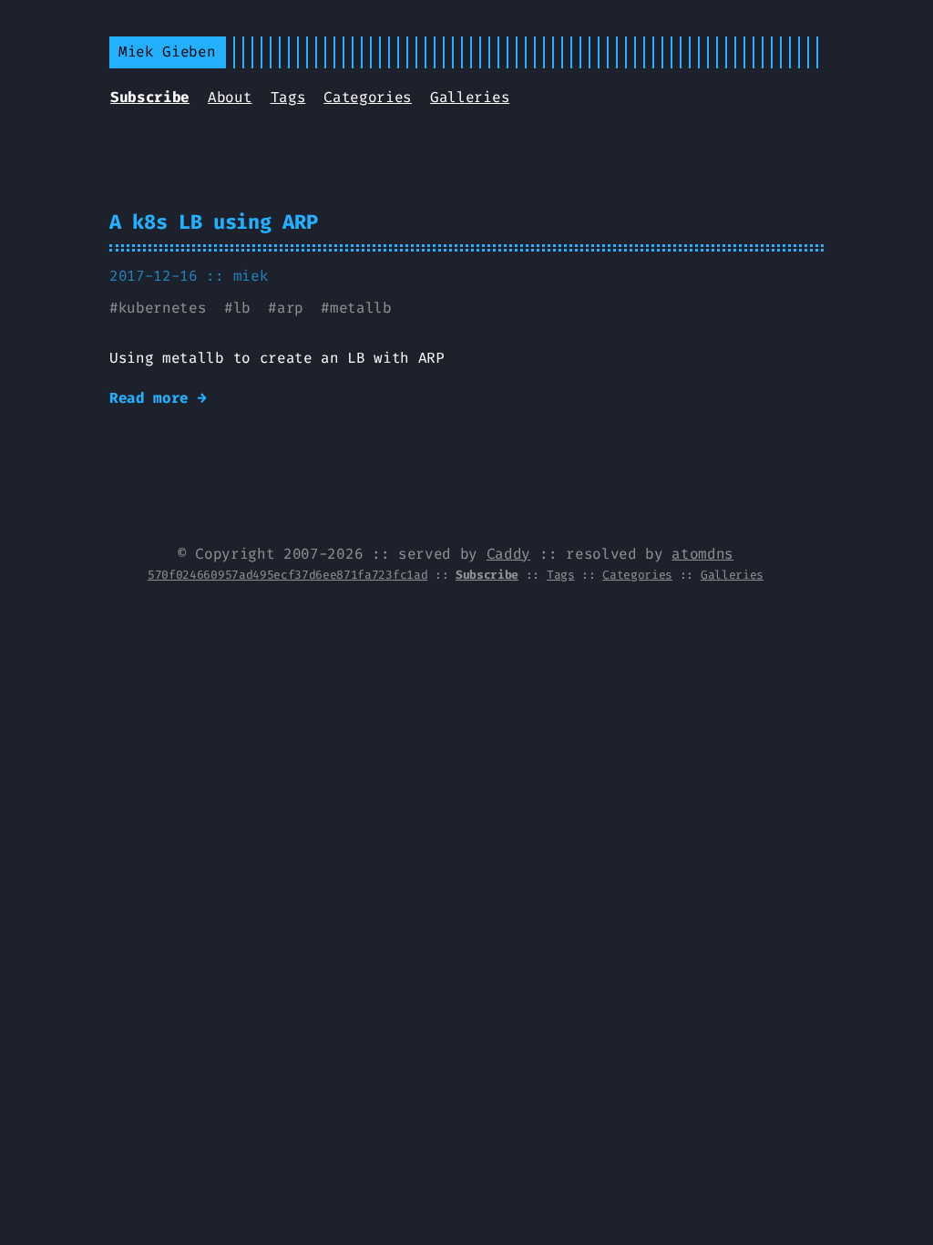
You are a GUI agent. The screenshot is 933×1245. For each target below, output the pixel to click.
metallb (361, 307)
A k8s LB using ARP (213, 222)
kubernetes (162, 307)
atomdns (702, 553)
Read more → (157, 397)
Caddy (508, 553)
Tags (288, 97)
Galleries (469, 97)
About (229, 97)
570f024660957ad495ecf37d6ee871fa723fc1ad (287, 574)
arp (290, 307)
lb (242, 307)
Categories (367, 97)
